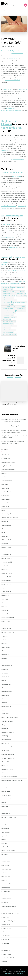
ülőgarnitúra (5, 943)
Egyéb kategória (6, 588)
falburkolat (5, 599)
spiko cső (4, 880)
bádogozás (5, 510)
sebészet (5, 858)
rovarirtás (5, 854)
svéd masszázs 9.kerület (9, 330)
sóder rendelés (6, 873)
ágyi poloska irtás (7, 466)
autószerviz (5, 507)
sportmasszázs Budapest (9, 326)
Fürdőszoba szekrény (8, 617)
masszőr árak (19, 257)
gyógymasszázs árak (8, 298)
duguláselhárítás (6, 580)
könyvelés (5, 728)
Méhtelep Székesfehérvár (9, 776)
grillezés (4, 640)
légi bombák (5, 743)
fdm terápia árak (21, 293)
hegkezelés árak (21, 308)
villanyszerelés (6, 954)
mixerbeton (5, 784)
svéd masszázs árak (8, 332)
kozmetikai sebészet (8, 732)
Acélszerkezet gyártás (8, 462)
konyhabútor (5, 725)
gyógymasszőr (6, 302)
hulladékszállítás (7, 666)
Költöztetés (5, 714)
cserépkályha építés (7, 558)
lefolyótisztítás (6, 740)
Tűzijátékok (5, 939)
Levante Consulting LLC (8, 754)
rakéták (4, 839)
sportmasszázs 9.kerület (9, 321)
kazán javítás (5, 695)
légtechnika (5, 751)
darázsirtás (5, 566)
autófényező (5, 484)
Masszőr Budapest (13, 271)
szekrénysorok (6, 887)
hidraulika (4, 658)
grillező (4, 643)
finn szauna (5, 606)
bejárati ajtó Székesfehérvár (10, 518)
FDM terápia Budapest (7, 237)
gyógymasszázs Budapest (10, 300)
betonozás (5, 521)
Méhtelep (5, 773)
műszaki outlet (6, 799)
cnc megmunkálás (7, 547)
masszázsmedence (7, 769)
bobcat (4, 529)
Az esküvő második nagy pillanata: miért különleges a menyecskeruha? (13, 442)
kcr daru (4, 699)
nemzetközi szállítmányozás (10, 821)
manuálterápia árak (8, 315)
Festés (4, 603)
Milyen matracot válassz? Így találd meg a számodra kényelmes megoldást (14, 420)
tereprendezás (6, 925)
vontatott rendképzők (8, 958)
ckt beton (5, 543)
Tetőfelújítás (6, 936)
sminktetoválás (6, 869)
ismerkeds (5, 673)
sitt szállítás (5, 865)
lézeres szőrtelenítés (8, 758)
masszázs (5, 765)
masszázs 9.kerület (13, 283)
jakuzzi (4, 680)
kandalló (4, 688)
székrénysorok (6, 891)
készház (4, 703)
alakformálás (5, 473)
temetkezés (5, 917)
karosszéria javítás (7, 691)
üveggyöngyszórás (7, 947)
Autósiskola (5, 495)
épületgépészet (6, 592)
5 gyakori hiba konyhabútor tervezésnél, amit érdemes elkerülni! (14, 437)
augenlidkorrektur (7, 481)
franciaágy (5, 610)
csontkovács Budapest (9, 291)
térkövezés (5, 932)
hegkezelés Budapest (8, 311)
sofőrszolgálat (6, 876)
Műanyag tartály (6, 795)
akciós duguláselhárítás (8, 470)
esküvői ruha (5, 595)
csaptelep (5, 551)
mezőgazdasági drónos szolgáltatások (13, 780)
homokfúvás (5, 662)
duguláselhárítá (6, 577)
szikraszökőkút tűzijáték (9, 906)
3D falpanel (5, 455)
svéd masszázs (7, 328)
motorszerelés (6, 791)
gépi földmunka (6, 629)
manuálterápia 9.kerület (9, 313)
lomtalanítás (5, 762)
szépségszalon (6, 899)
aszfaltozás (5, 477)
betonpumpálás (6, 525)
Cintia (2, 46)
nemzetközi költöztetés (9, 817)
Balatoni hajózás (6, 514)
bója (3, 532)
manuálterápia (21, 311)
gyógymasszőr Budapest (9, 306)
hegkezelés (4, 36)
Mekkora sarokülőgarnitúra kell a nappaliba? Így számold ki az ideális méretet (14, 431)
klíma (3, 710)
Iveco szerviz (5, 677)
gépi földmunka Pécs (8, 632)
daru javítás (5, 569)
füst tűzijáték (6, 625)
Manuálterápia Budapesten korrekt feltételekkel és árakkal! (12, 404)
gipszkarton (5, 636)
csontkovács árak (7, 289)
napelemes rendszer (8, 810)
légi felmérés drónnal (8, 747)
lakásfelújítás (6, 736)
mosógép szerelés (7, 788)
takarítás (4, 910)
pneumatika (5, 828)
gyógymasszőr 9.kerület (19, 302)
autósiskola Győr (7, 499)
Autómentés (5, 488)
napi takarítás (6, 813)
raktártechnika (6, 847)
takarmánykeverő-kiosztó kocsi (10, 913)
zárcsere (4, 962)
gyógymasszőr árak (8, 304)
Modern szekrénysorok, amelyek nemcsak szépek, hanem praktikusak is (13, 426)
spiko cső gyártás (7, 884)
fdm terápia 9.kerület (8, 293)
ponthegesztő (6, 832)
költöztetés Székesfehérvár (10, 717)
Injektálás (5, 669)
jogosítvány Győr (7, 684)
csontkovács (6, 287)
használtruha (5, 651)
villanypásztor (6, 950)
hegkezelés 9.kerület (8, 308)
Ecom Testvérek (7, 584)
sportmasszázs (7, 319)
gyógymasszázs (22, 296)
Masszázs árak (6, 257)
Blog (4, 3)
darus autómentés (7, 573)
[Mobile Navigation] (25, 5)
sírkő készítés (6, 862)
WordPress (19, 973)
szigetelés (5, 902)
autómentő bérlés (7, 492)
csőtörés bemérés (7, 562)
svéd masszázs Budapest (9, 334)
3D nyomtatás (6, 458)
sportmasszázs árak (8, 323)
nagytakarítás (6, 806)
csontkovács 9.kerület (18, 287)
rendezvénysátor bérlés (8, 850)
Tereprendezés (6, 928)
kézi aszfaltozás (6, 706)
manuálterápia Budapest (9, 317)
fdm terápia (21, 291)
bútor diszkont (6, 536)
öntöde (4, 825)
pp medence (5, 836)
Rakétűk (4, 843)
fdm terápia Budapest (9, 296)
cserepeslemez (6, 555)
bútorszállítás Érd (7, 540)
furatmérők (5, 614)
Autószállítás (6, 503)
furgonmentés (6, 621)
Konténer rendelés (7, 721)
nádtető (4, 802)
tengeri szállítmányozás (8, 921)
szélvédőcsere (6, 895)
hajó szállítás (6, 647)
